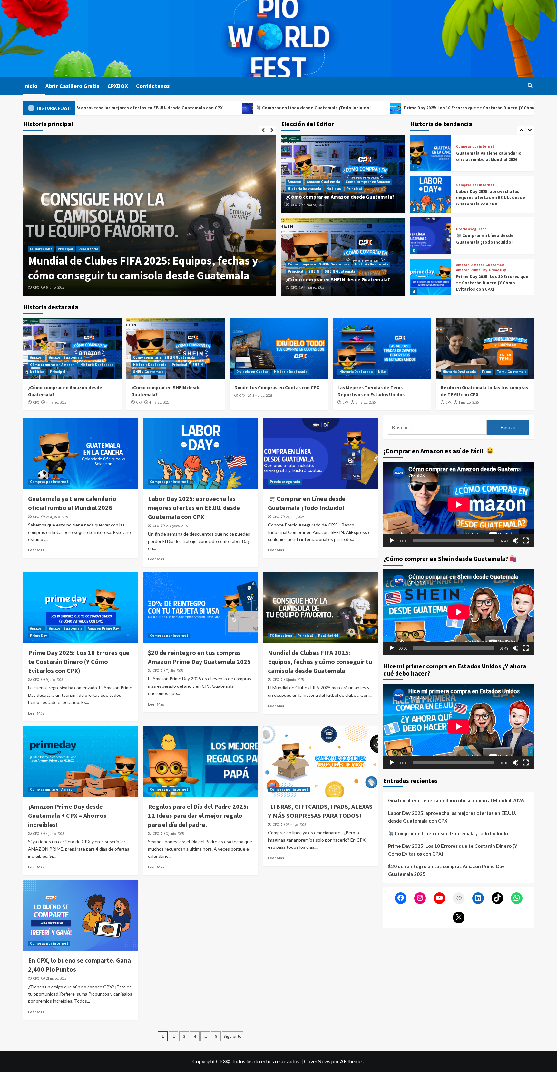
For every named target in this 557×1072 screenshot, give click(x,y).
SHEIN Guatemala (340, 271)
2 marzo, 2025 (366, 402)
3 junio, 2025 (175, 833)
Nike (382, 371)
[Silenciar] (515, 540)
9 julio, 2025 (54, 679)
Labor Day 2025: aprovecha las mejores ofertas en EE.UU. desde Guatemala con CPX (490, 156)
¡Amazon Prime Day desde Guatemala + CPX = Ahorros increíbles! (67, 815)
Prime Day (497, 229)
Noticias (184, 264)
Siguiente (232, 1036)
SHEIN (313, 271)
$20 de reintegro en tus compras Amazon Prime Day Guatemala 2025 (490, 280)
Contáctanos (153, 86)
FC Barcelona (281, 635)
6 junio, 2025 (295, 679)
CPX (36, 287)
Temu (486, 371)
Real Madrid (328, 635)
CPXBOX (117, 86)
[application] (458, 504)
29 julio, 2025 (295, 517)
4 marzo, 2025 (56, 287)
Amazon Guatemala (65, 264)
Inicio (30, 86)
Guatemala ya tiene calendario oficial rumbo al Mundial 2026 (456, 800)
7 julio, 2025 (174, 670)
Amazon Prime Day (471, 229)
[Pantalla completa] (526, 540)
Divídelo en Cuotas (252, 371)
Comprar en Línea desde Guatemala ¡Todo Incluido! (231, 108)
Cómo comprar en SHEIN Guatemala (318, 264)
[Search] (530, 85)
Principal (204, 264)
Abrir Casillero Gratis (72, 86)
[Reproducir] (391, 540)
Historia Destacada (154, 264)
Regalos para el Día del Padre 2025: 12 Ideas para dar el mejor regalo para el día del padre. (198, 815)
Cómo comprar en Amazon (110, 264)
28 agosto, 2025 (57, 517)
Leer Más (36, 549)
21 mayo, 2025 (56, 978)
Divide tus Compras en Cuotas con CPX (276, 388)
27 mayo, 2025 (296, 824)
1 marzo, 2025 (469, 402)
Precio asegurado (471, 188)
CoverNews (317, 1061)
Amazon (37, 264)
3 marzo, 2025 (262, 395)
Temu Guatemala (511, 371)
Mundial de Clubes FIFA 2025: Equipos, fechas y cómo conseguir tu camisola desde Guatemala (320, 661)
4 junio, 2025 (55, 833)
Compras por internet (475, 143)
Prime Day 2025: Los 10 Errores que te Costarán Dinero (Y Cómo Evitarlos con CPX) (404, 108)
